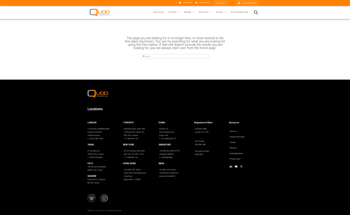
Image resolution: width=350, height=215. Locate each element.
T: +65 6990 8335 (165, 157)
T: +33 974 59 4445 (95, 157)
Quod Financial (99, 211)
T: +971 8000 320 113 (167, 139)
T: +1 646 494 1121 (131, 139)
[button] (256, 12)
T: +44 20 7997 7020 (95, 139)
